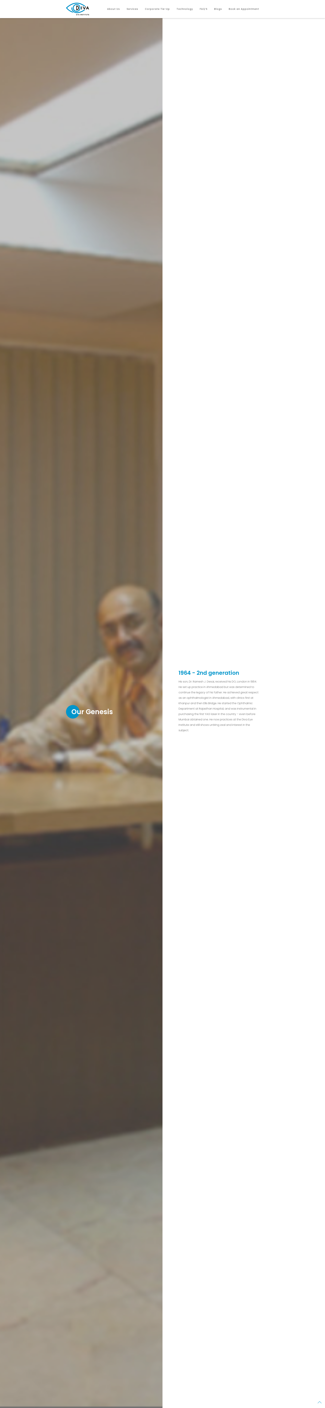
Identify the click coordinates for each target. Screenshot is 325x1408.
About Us (113, 9)
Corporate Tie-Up (157, 9)
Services (132, 9)
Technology (185, 9)
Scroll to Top (320, 1403)
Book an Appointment (244, 9)
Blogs (218, 9)
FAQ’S (203, 9)
